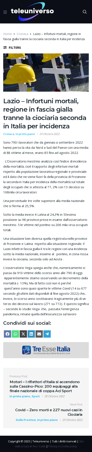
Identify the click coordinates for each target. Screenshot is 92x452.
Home (7, 34)
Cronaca (22, 34)
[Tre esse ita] (46, 349)
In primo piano (25, 134)
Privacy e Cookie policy (62, 446)
